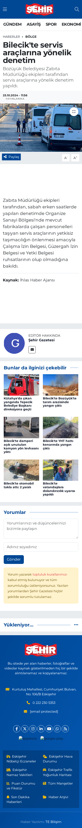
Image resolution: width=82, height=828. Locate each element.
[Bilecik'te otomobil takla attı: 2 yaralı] (21, 470)
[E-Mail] (32, 349)
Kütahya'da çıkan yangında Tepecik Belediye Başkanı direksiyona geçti (18, 403)
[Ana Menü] (5, 9)
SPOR (51, 24)
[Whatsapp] (57, 728)
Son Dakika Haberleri (18, 799)
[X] (24, 728)
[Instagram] (33, 728)
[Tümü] (76, 624)
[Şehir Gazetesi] (14, 343)
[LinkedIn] (41, 728)
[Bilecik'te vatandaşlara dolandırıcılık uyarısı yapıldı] (60, 470)
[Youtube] (49, 728)
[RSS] (65, 728)
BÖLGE (31, 37)
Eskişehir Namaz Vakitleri (19, 772)
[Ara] (77, 9)
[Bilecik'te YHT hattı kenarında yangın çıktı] (60, 427)
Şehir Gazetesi (41, 340)
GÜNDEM (12, 24)
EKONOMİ (71, 24)
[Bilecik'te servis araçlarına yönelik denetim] (41, 128)
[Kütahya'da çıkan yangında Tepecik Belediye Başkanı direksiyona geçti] (21, 384)
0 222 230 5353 (44, 703)
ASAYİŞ (33, 24)
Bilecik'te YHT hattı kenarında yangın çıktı (58, 444)
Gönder (14, 559)
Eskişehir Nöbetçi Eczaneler (21, 759)
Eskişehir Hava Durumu (58, 759)
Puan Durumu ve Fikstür (21, 786)
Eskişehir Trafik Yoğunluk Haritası (57, 772)
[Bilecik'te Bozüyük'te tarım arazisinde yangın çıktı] (60, 384)
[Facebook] (16, 728)
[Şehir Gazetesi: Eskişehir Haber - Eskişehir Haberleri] (40, 9)
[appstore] (28, 739)
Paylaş (14, 157)
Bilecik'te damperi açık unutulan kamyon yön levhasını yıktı (21, 446)
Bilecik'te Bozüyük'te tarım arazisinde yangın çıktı (60, 402)
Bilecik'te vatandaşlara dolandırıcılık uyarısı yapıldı (59, 488)
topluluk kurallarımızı (50, 574)
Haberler (11, 37)
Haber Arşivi (58, 797)
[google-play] (52, 739)
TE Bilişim (53, 822)
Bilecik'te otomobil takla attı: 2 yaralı (19, 485)
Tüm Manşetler (60, 783)
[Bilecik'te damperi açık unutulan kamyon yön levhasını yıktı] (21, 427)
